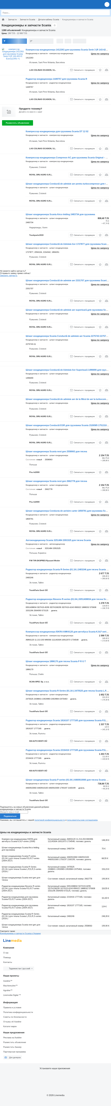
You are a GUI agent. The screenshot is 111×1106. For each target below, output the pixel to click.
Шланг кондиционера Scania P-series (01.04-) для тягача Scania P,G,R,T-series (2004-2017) (20, 858)
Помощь (7, 957)
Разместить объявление (17, 123)
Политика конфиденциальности (18, 1012)
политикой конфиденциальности (50, 820)
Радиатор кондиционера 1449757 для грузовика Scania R (56, 79)
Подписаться (10, 816)
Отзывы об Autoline (12, 1021)
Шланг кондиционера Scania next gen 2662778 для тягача (56, 481)
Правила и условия (12, 1007)
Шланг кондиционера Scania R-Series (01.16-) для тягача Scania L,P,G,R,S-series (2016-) (21, 869)
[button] (107, 4)
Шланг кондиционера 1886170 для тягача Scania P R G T (56, 661)
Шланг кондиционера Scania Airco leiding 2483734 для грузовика (60, 214)
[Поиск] (107, 12)
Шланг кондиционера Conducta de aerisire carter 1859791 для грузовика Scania (68, 511)
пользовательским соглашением (82, 820)
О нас (6, 953)
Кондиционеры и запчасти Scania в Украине (20, 933)
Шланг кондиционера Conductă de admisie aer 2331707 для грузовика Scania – (68, 280)
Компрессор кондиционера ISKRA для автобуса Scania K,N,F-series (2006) (19, 840)
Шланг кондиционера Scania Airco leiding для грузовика (20, 848)
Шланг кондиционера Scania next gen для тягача (21, 878)
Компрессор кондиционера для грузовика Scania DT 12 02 (57, 131)
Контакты (7, 962)
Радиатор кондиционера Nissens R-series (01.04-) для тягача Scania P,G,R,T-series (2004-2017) (21, 888)
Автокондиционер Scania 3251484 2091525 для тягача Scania (58, 540)
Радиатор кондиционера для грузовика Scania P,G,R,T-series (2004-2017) (20, 898)
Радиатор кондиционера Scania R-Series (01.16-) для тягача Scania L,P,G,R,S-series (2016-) (21, 916)
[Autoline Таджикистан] (17, 4)
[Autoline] (3, 19)
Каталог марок (10, 1026)
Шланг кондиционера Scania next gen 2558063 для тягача (56, 451)
